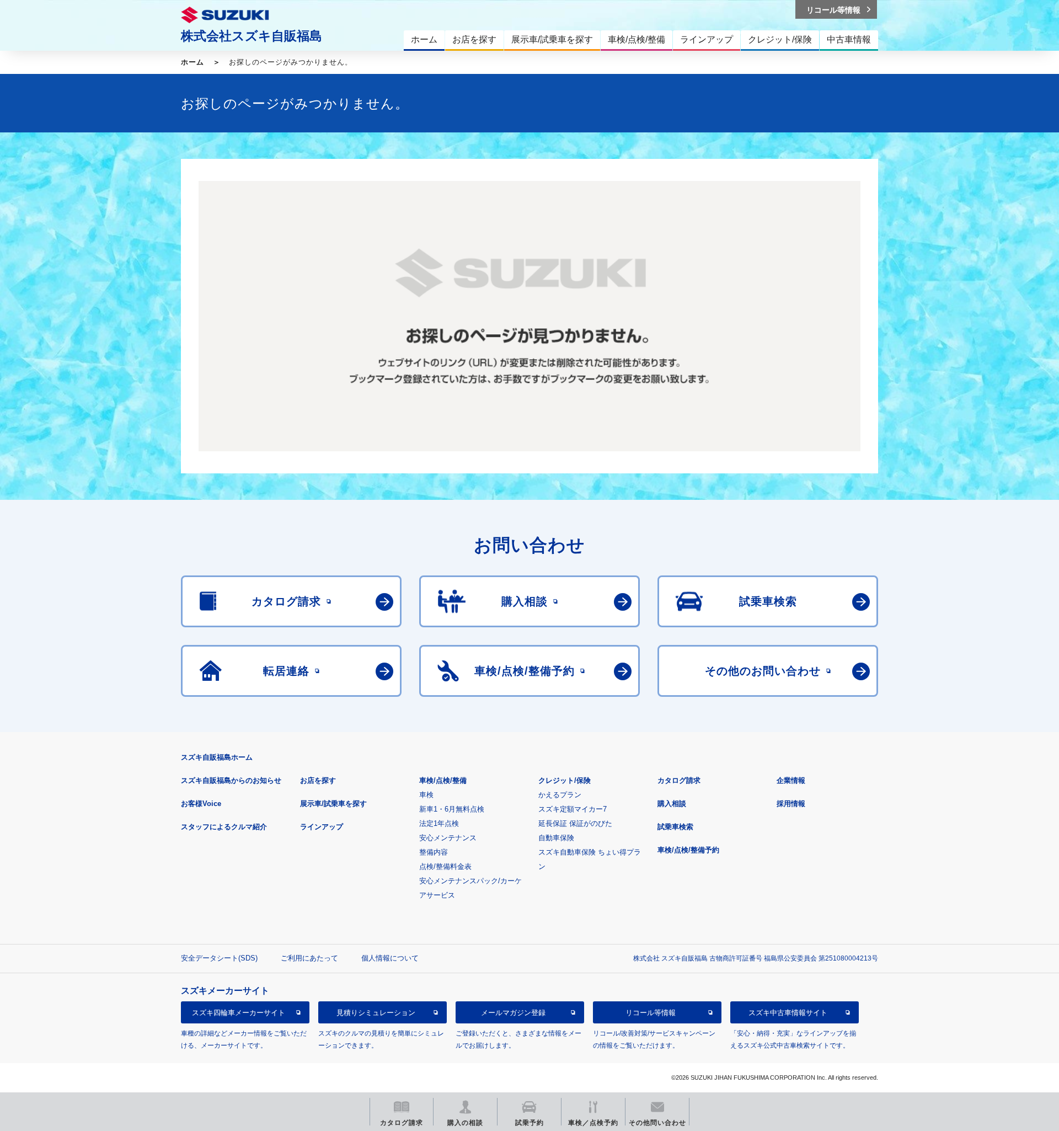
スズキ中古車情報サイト (787, 1013)
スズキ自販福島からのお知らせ (231, 780)
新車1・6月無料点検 (451, 809)
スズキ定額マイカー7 (572, 809)
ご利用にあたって (309, 958)
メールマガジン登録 (513, 1013)
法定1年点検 (439, 823)
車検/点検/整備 (443, 780)
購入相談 (671, 803)
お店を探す (318, 780)
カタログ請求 (678, 780)
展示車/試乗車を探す (333, 803)
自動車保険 (556, 838)
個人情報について (390, 958)
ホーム (192, 62)
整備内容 (433, 852)
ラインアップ (321, 827)
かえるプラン (559, 795)
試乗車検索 (675, 827)
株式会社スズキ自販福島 (251, 36)
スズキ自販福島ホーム (217, 757)
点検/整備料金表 (445, 866)
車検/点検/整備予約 (688, 850)
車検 (426, 795)
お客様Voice (201, 803)
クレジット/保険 (564, 780)
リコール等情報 (650, 1013)
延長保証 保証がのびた (575, 823)
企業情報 (791, 780)
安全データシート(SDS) (219, 958)
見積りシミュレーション (375, 1013)
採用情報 (791, 803)
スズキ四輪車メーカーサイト (238, 1013)
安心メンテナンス (448, 838)
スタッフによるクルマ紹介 (224, 827)
